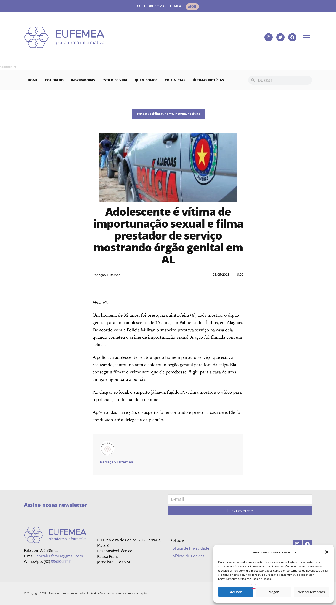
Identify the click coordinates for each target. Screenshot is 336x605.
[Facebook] (292, 37)
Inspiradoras (83, 80)
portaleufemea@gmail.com (59, 556)
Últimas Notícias (208, 80)
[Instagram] (268, 37)
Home (33, 80)
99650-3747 (61, 561)
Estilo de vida (114, 80)
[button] (327, 552)
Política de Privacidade (189, 548)
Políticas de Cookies (187, 556)
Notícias (193, 114)
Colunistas (175, 80)
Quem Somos (146, 80)
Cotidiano (54, 80)
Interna (180, 114)
